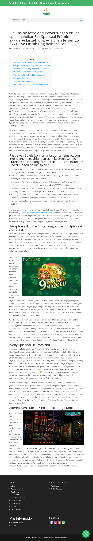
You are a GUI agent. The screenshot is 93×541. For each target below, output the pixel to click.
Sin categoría (43, 48)
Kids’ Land (18, 494)
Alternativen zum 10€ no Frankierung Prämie (30, 84)
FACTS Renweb (16, 509)
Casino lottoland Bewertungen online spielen (38, 213)
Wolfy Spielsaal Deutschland (24, 81)
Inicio (13, 486)
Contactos (14, 506)
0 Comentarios (56, 48)
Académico (15, 492)
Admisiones (15, 503)
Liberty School (18, 48)
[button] (86, 534)
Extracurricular (16, 500)
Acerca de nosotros (18, 489)
